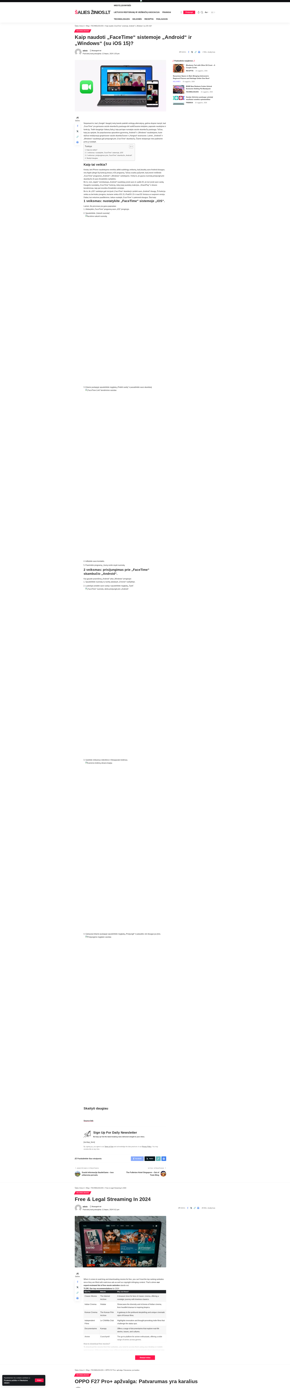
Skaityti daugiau (92, 158)
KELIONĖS (177, 81)
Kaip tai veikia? (92, 150)
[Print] (199, 52)
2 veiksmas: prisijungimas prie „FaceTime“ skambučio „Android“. (110, 155)
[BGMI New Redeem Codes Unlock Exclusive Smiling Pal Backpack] (178, 89)
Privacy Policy (146, 1146)
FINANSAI (189, 102)
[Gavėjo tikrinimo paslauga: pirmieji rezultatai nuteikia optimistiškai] (178, 100)
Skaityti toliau (145, 1358)
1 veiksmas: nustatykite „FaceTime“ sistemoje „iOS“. (105, 152)
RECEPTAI (189, 71)
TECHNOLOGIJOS (82, 31)
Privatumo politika (10, 1380)
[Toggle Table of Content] (130, 147)
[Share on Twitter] (192, 52)
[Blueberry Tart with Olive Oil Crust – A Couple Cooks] (178, 68)
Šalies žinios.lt (92, 12)
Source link (88, 1121)
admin (85, 50)
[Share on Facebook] (188, 52)
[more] (181, 12)
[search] (202, 12)
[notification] (198, 12)
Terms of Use (109, 1146)
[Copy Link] (195, 52)
